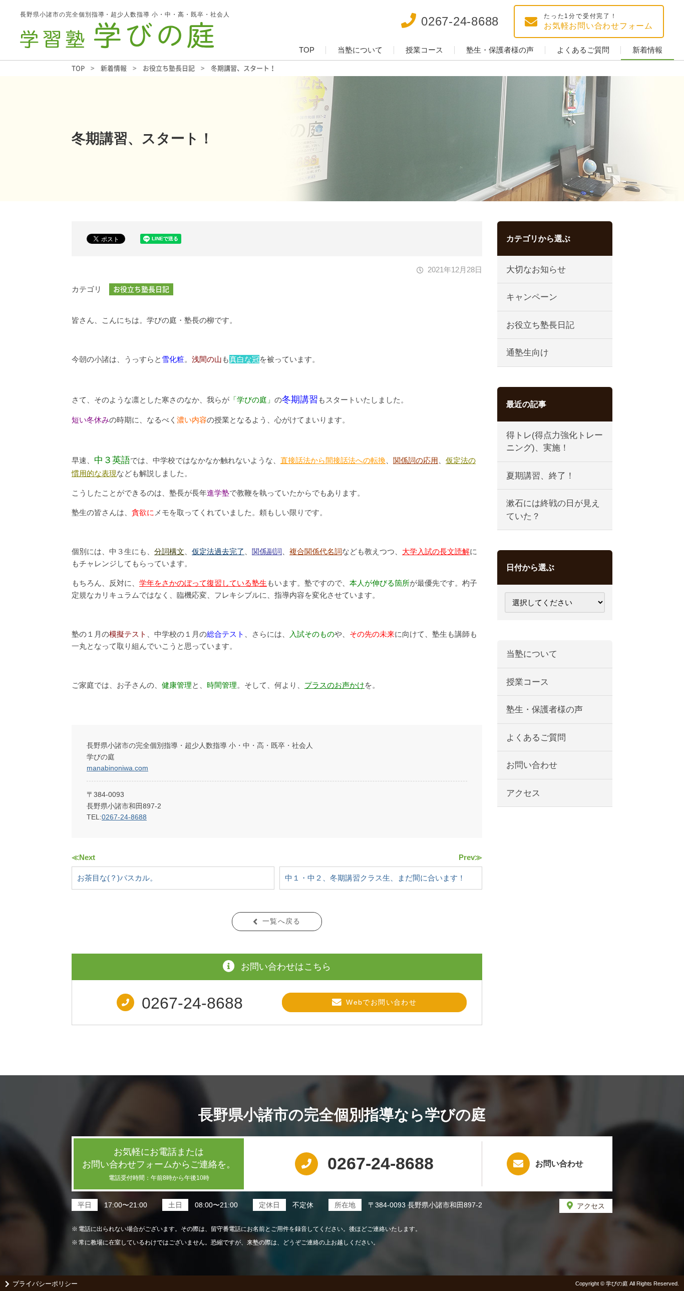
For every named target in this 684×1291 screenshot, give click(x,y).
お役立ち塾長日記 (141, 289)
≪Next (83, 857)
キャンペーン (531, 297)
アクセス (523, 793)
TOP (306, 50)
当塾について (360, 50)
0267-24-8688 (124, 817)
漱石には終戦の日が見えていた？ (553, 510)
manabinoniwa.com (117, 768)
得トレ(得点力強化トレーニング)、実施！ (554, 442)
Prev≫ (470, 857)
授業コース (424, 50)
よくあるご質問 (583, 50)
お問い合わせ (531, 765)
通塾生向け (527, 352)
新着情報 (647, 50)
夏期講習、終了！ (540, 476)
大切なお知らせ (536, 269)
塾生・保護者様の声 (500, 50)
